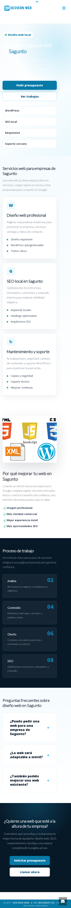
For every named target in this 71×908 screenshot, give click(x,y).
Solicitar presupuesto (30, 860)
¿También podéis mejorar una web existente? (24, 780)
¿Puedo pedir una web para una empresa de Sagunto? (25, 727)
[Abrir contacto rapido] (63, 901)
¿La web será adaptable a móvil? (26, 755)
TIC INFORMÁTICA (44, 902)
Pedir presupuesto (29, 85)
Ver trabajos (30, 96)
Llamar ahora (30, 872)
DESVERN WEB (21, 902)
